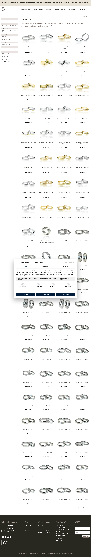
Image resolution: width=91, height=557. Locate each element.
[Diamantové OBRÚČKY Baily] (46, 133)
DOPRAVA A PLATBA (42, 528)
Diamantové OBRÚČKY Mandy (64, 95)
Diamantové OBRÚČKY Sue (28, 217)
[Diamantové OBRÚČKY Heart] (46, 38)
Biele (4, 30)
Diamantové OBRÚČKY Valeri (28, 72)
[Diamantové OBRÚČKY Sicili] (82, 183)
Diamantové (5, 38)
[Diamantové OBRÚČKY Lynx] (28, 110)
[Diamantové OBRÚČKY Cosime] (28, 158)
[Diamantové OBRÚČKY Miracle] (64, 133)
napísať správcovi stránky (40, 553)
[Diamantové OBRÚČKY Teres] (82, 110)
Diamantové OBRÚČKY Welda (64, 167)
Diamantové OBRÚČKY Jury (46, 217)
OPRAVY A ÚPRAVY (60, 538)
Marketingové (67, 286)
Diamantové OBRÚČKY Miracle (64, 143)
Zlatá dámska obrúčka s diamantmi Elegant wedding (46, 241)
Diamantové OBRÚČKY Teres (82, 119)
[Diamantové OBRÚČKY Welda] (64, 158)
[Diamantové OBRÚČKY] (64, 232)
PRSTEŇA (63, 527)
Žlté (3, 31)
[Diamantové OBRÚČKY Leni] (82, 86)
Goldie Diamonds (6, 44)
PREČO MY (40, 525)
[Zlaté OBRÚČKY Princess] (28, 38)
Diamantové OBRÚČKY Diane (28, 142)
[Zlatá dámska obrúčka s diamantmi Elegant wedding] (46, 232)
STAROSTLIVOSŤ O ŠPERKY (62, 533)
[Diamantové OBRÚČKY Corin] (46, 158)
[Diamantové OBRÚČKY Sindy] (28, 86)
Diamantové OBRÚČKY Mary (46, 192)
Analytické (53, 286)
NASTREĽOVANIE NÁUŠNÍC (62, 536)
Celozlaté (5, 36)
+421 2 (5, 526)
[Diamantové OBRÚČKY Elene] (46, 63)
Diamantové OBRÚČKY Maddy (64, 119)
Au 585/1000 (5, 25)
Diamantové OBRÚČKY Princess (64, 48)
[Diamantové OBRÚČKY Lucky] (64, 63)
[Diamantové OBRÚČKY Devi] (82, 208)
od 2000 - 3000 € (6, 56)
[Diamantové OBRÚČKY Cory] (46, 86)
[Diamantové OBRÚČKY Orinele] (82, 133)
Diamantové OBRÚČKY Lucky (64, 72)
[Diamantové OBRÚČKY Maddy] (64, 110)
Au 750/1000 (13, 25)
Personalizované (38, 286)
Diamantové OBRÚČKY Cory (46, 95)
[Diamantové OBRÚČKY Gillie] (28, 183)
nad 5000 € (5, 59)
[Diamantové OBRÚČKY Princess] (64, 38)
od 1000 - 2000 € (6, 55)
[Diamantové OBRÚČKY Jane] (28, 232)
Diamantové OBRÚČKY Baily (46, 142)
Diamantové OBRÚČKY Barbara (64, 193)
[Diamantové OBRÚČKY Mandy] (64, 86)
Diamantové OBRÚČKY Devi (82, 217)
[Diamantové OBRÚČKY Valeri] (28, 63)
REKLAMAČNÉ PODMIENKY (44, 532)
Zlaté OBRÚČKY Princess (28, 47)
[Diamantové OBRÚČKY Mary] (46, 183)
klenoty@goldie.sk (9, 531)
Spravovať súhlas (69, 553)
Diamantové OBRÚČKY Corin (46, 167)
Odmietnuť (25, 294)
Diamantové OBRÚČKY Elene (46, 72)
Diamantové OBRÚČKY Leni (82, 95)
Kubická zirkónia (6, 39)
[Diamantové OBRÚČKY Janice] (46, 110)
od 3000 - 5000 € (6, 58)
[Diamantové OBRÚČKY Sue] (28, 208)
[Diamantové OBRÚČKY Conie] (82, 38)
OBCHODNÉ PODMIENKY (43, 530)
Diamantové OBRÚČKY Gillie (28, 192)
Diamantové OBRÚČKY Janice (46, 119)
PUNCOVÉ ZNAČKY (60, 540)
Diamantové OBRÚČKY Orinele (82, 143)
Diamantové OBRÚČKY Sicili (82, 192)
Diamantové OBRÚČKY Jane (28, 241)
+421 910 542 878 (8, 528)
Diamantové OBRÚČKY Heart (46, 47)
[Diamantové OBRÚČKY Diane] (28, 133)
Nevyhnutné (23, 286)
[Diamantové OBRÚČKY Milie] (82, 158)
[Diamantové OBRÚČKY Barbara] (64, 183)
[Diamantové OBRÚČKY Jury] (46, 208)
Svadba (4, 49)
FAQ (39, 535)
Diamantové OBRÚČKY (64, 241)
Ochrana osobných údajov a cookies (65, 279)
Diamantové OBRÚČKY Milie (82, 167)
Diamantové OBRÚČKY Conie (82, 47)
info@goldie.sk (48, 2)
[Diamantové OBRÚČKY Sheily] (64, 208)
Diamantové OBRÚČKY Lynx (28, 119)
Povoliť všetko (65, 294)
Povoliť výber (45, 294)
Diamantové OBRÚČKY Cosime (28, 168)
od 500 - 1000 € (6, 53)
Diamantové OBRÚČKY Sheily (64, 217)
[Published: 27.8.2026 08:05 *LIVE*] (24, 553)
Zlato (4, 21)
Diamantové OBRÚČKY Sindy (28, 95)
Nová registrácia (78, 535)
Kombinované (14, 30)
